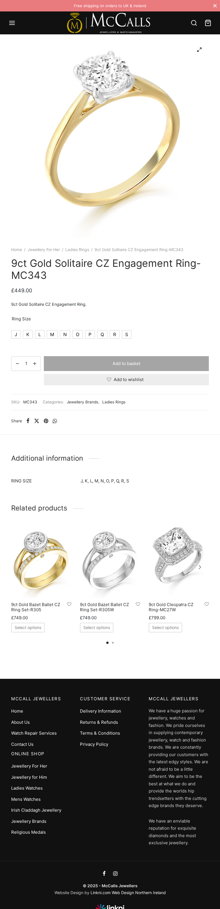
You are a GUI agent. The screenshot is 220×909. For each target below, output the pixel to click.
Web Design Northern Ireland (139, 892)
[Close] (215, 5)
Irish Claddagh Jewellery (36, 810)
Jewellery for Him (29, 777)
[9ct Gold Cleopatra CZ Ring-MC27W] (179, 562)
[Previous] (20, 567)
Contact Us (22, 744)
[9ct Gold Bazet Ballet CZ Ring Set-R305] (41, 562)
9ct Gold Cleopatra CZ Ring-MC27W (171, 607)
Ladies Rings (77, 249)
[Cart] (208, 22)
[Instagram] (115, 874)
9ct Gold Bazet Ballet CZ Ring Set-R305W (104, 607)
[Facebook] (28, 421)
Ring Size (21, 319)
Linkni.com (101, 892)
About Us (20, 722)
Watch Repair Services (34, 733)
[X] (37, 421)
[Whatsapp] (54, 421)
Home (16, 249)
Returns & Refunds (99, 722)
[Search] (193, 22)
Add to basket (126, 363)
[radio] (16, 334)
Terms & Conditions (100, 733)
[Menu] (12, 23)
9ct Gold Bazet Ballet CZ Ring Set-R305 (35, 607)
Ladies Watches (27, 788)
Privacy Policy (94, 744)
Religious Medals (28, 832)
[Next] (200, 567)
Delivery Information (100, 711)
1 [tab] (107, 643)
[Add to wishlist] (69, 604)
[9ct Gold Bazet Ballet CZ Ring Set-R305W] (110, 562)
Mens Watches (26, 799)
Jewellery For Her (44, 249)
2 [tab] (113, 643)
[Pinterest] (46, 421)
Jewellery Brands (82, 402)
